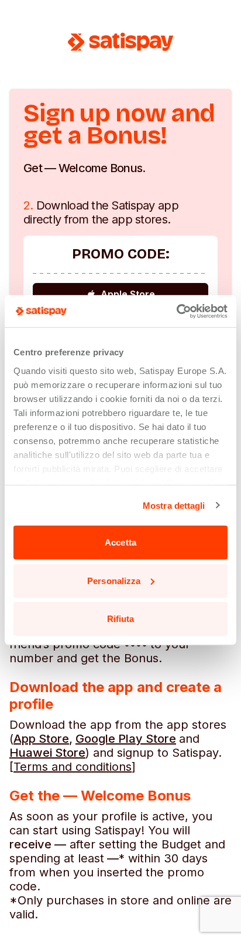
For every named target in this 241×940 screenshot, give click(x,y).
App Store (41, 739)
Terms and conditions (72, 767)
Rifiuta (121, 619)
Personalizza (113, 580)
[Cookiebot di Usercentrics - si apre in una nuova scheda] (176, 311)
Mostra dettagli (174, 505)
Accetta (120, 542)
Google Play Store (125, 739)
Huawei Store (47, 753)
